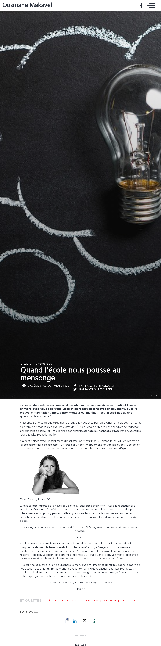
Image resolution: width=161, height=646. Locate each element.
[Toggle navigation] (150, 5)
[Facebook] (66, 621)
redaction (128, 600)
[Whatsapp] (94, 621)
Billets (26, 363)
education (69, 600)
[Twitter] (85, 621)
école (53, 600)
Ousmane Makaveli (28, 5)
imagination (90, 600)
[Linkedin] (75, 621)
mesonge (110, 600)
